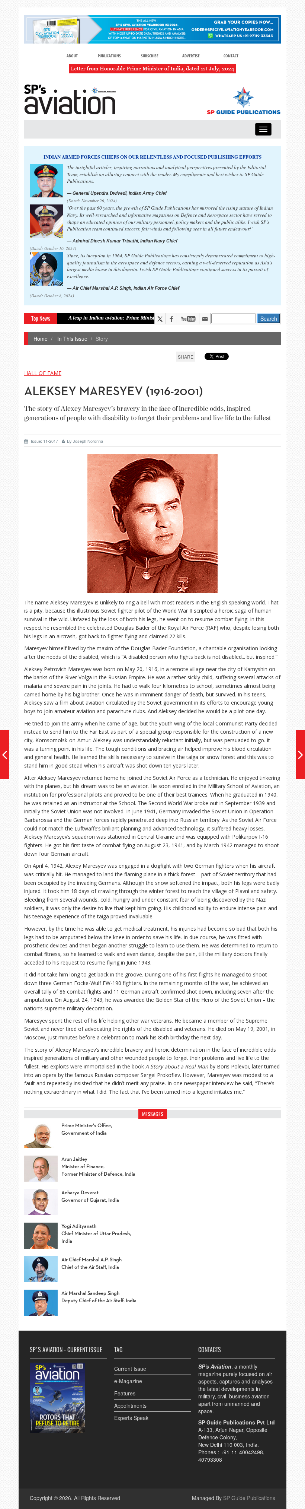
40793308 (210, 1459)
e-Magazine (128, 1381)
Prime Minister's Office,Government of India (86, 1129)
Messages (152, 1114)
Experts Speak (131, 1417)
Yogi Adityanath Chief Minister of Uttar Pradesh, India (96, 1234)
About (72, 55)
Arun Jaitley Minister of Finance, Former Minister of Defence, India (98, 1167)
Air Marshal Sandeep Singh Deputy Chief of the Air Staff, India (99, 1297)
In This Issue (71, 338)
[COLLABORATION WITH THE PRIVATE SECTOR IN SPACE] (4, 754)
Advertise (191, 55)
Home (40, 338)
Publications (109, 55)
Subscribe (149, 55)
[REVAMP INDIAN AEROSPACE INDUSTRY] (300, 754)
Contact (231, 55)
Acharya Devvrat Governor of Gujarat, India (90, 1196)
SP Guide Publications (249, 1498)
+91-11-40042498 (242, 1452)
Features (124, 1393)
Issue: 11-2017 (44, 441)
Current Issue (130, 1368)
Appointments (130, 1405)
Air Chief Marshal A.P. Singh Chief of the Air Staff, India (91, 1263)
